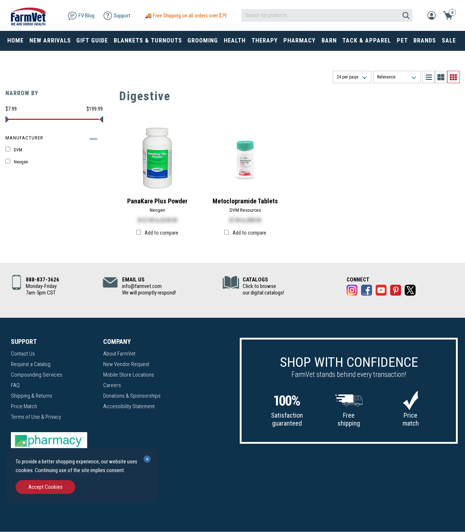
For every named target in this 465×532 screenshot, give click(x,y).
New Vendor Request (126, 364)
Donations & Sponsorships (132, 396)
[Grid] (453, 77)
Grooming (202, 40)
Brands (424, 40)
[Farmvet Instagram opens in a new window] (352, 291)
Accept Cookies (45, 487)
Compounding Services (36, 374)
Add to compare (161, 233)
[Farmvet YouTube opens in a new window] (381, 291)
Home (15, 40)
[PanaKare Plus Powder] (157, 157)
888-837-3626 (42, 279)
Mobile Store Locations (128, 374)
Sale (449, 40)
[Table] (441, 77)
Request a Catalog (30, 364)
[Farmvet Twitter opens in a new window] (410, 291)
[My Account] (431, 15)
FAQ (15, 385)
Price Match (24, 406)
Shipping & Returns (31, 396)
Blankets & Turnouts (148, 40)
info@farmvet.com (142, 286)
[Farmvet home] (28, 15)
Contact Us (23, 353)
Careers (112, 385)
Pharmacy (299, 40)
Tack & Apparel (366, 40)
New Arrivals (50, 40)
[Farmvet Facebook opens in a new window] (366, 291)
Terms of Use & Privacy (36, 417)
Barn (329, 40)
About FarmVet (119, 353)
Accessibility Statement (129, 406)
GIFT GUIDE (92, 40)
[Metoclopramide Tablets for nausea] (245, 157)
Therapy (264, 40)
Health (235, 40)
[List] (428, 77)
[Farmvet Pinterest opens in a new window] (395, 291)
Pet (402, 40)
